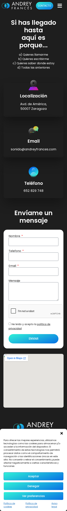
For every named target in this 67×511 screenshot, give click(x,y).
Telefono (15, 251)
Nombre (15, 236)
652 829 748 (33, 190)
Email (13, 265)
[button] (61, 433)
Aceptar (33, 476)
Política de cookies (9, 505)
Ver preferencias (33, 496)
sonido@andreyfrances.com (33, 149)
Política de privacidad (32, 505)
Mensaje (14, 280)
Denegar (33, 486)
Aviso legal (54, 505)
